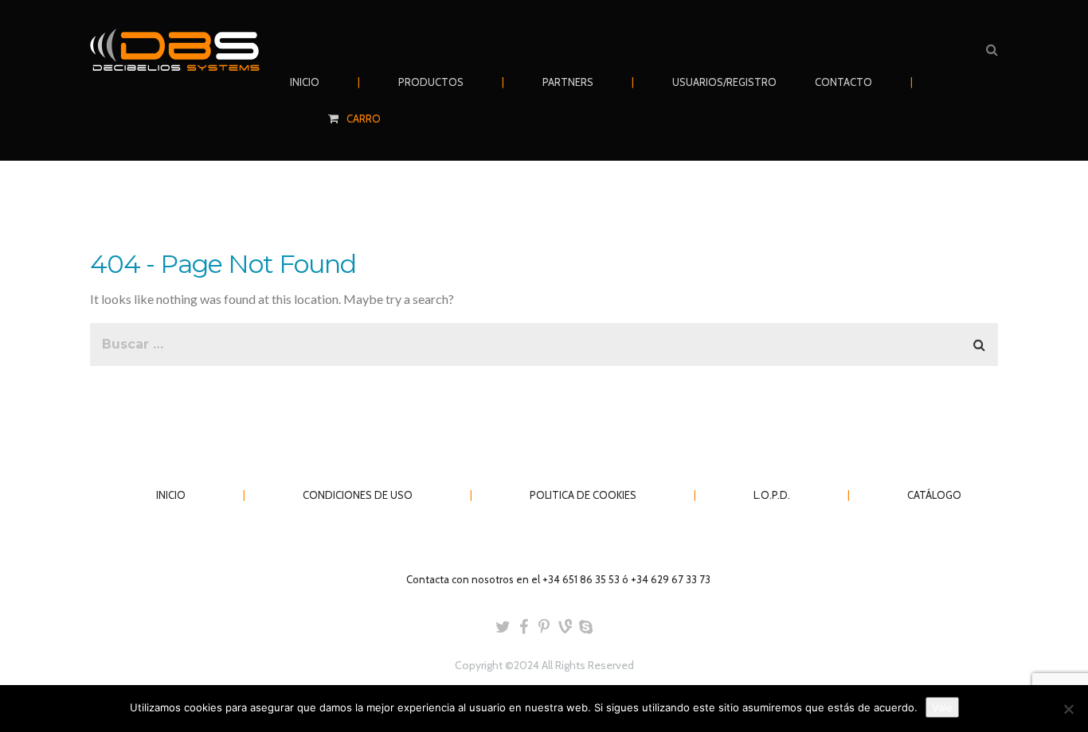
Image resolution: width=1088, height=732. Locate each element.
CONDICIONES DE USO (358, 495)
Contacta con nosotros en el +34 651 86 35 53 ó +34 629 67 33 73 (558, 579)
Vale (942, 707)
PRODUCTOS (431, 82)
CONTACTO (843, 82)
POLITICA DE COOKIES (583, 495)
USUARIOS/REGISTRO (724, 82)
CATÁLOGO (934, 495)
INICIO (304, 82)
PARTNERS (567, 82)
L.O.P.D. (771, 495)
